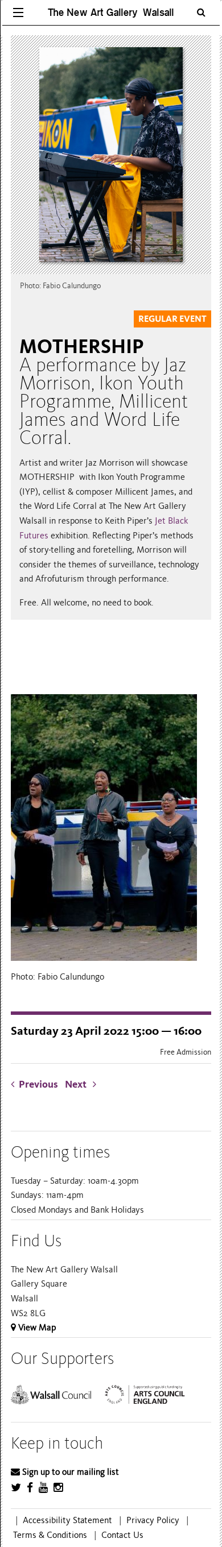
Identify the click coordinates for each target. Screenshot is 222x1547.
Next (79, 1084)
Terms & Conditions (50, 1535)
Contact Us (122, 1535)
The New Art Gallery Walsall (111, 12)
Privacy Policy (152, 1520)
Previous (38, 1084)
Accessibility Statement (67, 1520)
